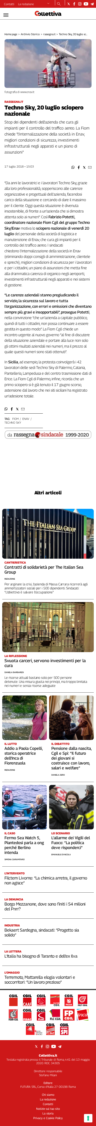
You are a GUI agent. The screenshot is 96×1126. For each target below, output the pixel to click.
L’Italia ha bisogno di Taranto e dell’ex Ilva (40, 956)
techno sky (12, 422)
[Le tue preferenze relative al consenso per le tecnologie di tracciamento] (88, 1118)
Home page (10, 34)
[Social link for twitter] (68, 4)
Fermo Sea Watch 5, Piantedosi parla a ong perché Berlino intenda (24, 845)
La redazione (26, 4)
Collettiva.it (48, 1055)
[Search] (59, 4)
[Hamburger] (5, 15)
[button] (73, 167)
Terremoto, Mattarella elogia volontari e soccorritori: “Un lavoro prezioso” (39, 979)
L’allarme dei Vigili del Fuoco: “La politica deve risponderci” (70, 842)
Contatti (9, 4)
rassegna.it (49, 34)
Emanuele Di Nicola (61, 854)
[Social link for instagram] (79, 4)
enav (25, 418)
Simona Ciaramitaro (14, 859)
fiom (15, 418)
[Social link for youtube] (86, 4)
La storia (48, 1113)
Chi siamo (48, 1094)
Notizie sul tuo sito (48, 1108)
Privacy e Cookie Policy (48, 1118)
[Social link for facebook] (74, 4)
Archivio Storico (30, 34)
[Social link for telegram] (92, 4)
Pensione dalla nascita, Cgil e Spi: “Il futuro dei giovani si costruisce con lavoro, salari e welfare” (71, 758)
